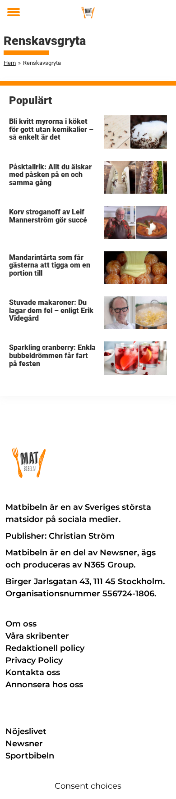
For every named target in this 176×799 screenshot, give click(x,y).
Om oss (21, 624)
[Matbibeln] (88, 12)
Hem (10, 62)
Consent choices (88, 786)
